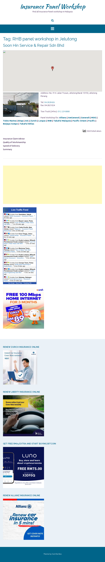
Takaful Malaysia (62, 121)
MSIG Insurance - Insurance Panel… (22, 216)
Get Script (11, 283)
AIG (27, 121)
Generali (85, 117)
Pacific (91, 121)
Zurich (33, 121)
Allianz (63, 117)
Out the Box (57, 554)
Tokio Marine (9, 121)
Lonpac (42, 121)
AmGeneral (73, 117)
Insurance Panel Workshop (52, 6)
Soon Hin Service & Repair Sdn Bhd (33, 45)
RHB (50, 121)
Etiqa (20, 121)
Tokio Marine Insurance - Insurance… (18, 257)
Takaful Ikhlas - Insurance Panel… (21, 235)
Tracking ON (27, 283)
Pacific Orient (79, 121)
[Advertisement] (52, 185)
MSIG (93, 117)
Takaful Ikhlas (27, 124)
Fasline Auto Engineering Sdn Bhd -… (19, 271)
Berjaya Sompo (10, 124)
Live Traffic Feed (19, 210)
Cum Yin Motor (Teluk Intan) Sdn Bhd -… (19, 242)
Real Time (19, 283)
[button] (52, 68)
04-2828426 (49, 102)
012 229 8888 (64, 111)
